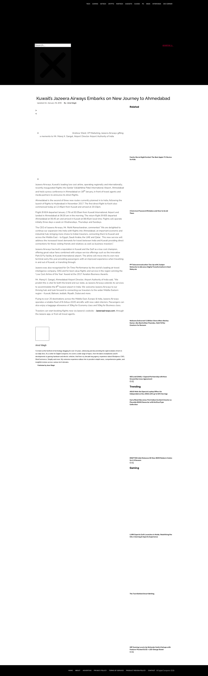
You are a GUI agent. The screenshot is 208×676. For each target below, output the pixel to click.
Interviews (156, 4)
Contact (151, 670)
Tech (88, 4)
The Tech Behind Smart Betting (142, 594)
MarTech (119, 4)
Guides (137, 4)
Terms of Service (116, 670)
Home (70, 670)
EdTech (103, 4)
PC (143, 4)
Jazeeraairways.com (105, 310)
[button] (53, 25)
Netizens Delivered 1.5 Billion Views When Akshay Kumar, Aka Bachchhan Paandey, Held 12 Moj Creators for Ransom (149, 323)
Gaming (95, 4)
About (77, 670)
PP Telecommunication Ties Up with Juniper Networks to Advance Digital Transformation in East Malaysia (150, 267)
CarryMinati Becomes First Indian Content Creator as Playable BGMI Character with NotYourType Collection (151, 402)
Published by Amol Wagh (46, 365)
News (148, 4)
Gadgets (128, 4)
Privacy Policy (100, 670)
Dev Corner (167, 4)
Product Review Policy (136, 670)
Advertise (87, 670)
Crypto (111, 4)
